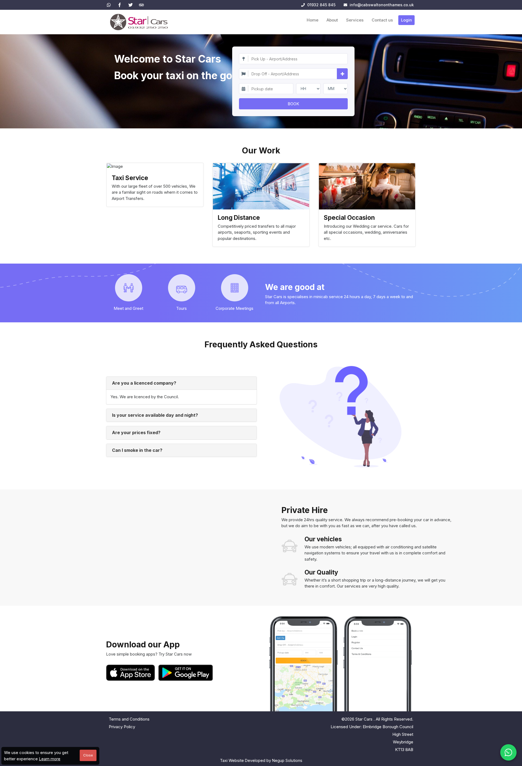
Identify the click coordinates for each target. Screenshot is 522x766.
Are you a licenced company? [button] (144, 383)
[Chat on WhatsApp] (508, 752)
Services (354, 20)
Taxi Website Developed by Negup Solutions (261, 760)
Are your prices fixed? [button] (136, 432)
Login (406, 20)
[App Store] (131, 673)
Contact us (382, 20)
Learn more (49, 758)
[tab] (181, 383)
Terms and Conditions (129, 719)
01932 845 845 (320, 4)
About (332, 20)
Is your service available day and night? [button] (155, 415)
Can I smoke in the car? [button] (137, 450)
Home (312, 20)
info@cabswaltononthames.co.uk (382, 4)
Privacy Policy (122, 726)
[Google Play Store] (185, 673)
